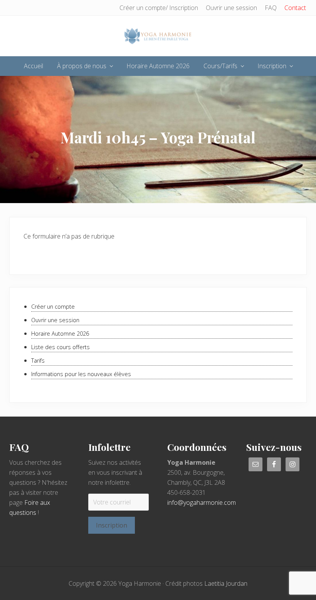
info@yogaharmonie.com (201, 502)
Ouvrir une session (55, 320)
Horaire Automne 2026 (60, 333)
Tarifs (38, 360)
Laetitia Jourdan (225, 583)
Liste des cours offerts (60, 347)
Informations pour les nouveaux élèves (81, 374)
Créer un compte (53, 306)
